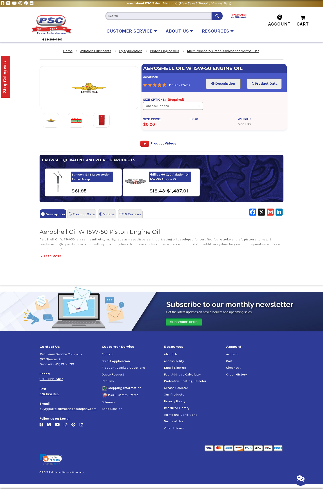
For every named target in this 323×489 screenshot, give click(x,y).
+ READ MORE (50, 256)
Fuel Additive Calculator (182, 374)
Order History (236, 374)
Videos (108, 214)
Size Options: (163, 100)
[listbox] (173, 106)
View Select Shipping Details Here (205, 3)
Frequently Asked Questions (123, 368)
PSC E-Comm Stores (123, 395)
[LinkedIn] (32, 3)
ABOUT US (178, 31)
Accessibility (174, 361)
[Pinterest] (27, 3)
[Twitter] (9, 3)
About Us (171, 354)
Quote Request (113, 374)
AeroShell (150, 77)
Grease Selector (176, 388)
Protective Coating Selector (185, 381)
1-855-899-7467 (51, 379)
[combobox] (158, 16)
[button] (51, 459)
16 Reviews (132, 214)
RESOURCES (216, 31)
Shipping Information (124, 388)
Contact (108, 354)
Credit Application (116, 361)
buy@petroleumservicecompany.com (68, 409)
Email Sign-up (175, 368)
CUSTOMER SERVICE (130, 31)
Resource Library (176, 408)
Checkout (233, 368)
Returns (108, 381)
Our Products (174, 394)
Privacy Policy (174, 401)
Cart (229, 361)
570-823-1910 (49, 394)
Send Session (112, 409)
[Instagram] (21, 3)
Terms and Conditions (180, 415)
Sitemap (108, 402)
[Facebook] (3, 3)
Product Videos (163, 143)
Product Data (266, 84)
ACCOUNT (279, 24)
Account (232, 354)
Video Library (174, 428)
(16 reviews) (179, 85)
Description (224, 84)
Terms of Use (173, 421)
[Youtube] (15, 3)
